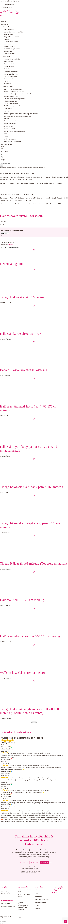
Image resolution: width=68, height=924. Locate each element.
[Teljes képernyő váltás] (2, 921)
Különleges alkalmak (10, 79)
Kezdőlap (4, 22)
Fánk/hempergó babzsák (12, 106)
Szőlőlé (6, 137)
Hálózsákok (6, 56)
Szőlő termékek (8, 134)
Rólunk (3, 149)
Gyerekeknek (7, 27)
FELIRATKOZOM (45, 862)
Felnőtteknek (7, 69)
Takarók (6, 39)
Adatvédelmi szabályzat (42, 899)
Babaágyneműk (9, 44)
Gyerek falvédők (9, 46)
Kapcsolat (4, 151)
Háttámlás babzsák (10, 101)
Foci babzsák (8, 108)
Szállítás (37, 908)
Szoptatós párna (9, 54)
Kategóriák (4, 24)
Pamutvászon (8, 118)
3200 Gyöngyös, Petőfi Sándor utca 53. (7, 893)
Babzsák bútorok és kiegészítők (14, 99)
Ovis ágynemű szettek (11, 42)
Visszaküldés (38, 896)
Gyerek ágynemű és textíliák (13, 32)
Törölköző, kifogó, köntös (12, 49)
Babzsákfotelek (8, 86)
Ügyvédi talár (8, 81)
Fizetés (37, 893)
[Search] (1, 165)
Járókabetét (8, 51)
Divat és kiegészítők (10, 76)
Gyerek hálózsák (9, 64)
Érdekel (8, 303)
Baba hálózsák (8, 61)
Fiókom (37, 890)
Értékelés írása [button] (6, 745)
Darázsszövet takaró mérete (12, 230)
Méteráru (6, 111)
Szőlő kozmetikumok (10, 139)
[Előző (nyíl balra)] (0, 923)
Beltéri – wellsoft (9, 129)
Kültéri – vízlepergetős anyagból (14, 131)
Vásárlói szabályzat (40, 902)
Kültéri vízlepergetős (10, 123)
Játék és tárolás (9, 34)
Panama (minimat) (10, 121)
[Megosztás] (4, 921)
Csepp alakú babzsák (11, 103)
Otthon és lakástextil (10, 72)
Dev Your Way (32, 918)
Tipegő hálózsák (9, 66)
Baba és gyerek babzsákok (13, 89)
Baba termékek (9, 30)
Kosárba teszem (14, 247)
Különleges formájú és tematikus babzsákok (18, 94)
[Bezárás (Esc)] (5, 921)
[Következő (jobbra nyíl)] (2, 923)
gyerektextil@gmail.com (8, 906)
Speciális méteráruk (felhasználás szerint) (17, 116)
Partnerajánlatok (6, 144)
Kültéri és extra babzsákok (12, 96)
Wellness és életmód (10, 74)
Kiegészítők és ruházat (11, 37)
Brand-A (13, 918)
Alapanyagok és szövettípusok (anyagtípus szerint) (21, 114)
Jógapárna (7, 84)
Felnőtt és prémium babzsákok (14, 91)
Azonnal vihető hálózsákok (12, 59)
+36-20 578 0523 (6, 903)
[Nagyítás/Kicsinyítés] (0, 921)
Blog (2, 147)
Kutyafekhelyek (8, 126)
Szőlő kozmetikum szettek (12, 141)
